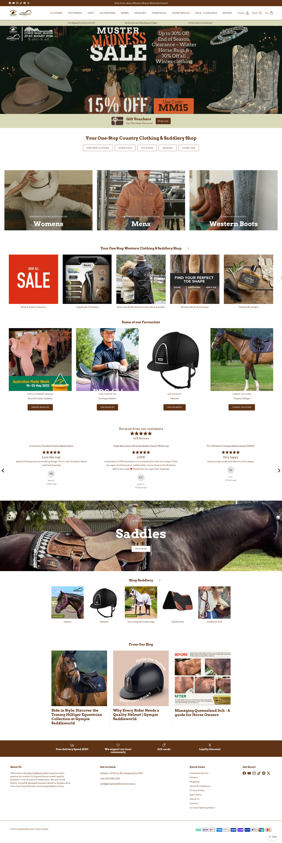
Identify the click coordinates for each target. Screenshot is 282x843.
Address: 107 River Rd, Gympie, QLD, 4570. (121, 773)
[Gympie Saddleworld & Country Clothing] (20, 13)
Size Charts (196, 795)
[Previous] (3, 470)
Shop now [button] (163, 121)
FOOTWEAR (75, 13)
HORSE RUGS (159, 13)
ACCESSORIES (107, 13)
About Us (194, 799)
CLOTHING (56, 13)
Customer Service (199, 773)
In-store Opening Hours (202, 807)
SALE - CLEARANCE (206, 13)
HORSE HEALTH (180, 13)
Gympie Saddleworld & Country (40, 773)
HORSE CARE (188, 148)
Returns (194, 777)
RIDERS (125, 13)
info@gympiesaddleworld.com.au (117, 784)
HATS (91, 13)
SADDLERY (140, 13)
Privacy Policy (197, 790)
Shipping (194, 781)
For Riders (147, 148)
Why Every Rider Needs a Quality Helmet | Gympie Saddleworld (136, 714)
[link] (141, 121)
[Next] (279, 470)
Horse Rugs (125, 148)
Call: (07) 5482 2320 (110, 778)
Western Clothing (98, 148)
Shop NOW (141, 549)
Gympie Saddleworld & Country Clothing (32, 829)
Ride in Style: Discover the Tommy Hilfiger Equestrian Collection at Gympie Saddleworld (76, 716)
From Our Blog (141, 644)
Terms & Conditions (200, 786)
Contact (194, 803)
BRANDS (227, 13)
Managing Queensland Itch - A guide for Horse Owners (202, 712)
